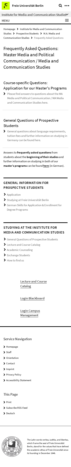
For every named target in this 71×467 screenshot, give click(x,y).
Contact (10, 363)
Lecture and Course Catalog (23, 245)
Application (14, 195)
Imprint (10, 369)
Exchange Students (18, 255)
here (46, 166)
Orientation (12, 357)
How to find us (15, 260)
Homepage (9, 29)
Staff (8, 352)
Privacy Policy (13, 374)
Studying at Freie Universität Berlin (28, 200)
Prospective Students (27, 33)
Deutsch (10, 413)
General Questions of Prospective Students (32, 239)
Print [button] (8, 402)
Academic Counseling (20, 250)
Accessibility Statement (18, 380)
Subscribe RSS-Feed (16, 407)
